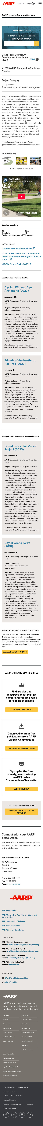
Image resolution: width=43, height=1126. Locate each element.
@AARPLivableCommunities (16, 978)
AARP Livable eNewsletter (13, 930)
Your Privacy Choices (9, 1108)
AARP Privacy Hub (8, 1088)
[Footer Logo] (10, 996)
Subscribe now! (21, 789)
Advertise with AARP (28, 1032)
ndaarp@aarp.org (13, 884)
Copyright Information (9, 1100)
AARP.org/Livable (9, 911)
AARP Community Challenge (13, 921)
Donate (5, 1020)
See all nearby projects (15, 652)
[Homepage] (8, 3)
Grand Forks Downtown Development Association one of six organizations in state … (21, 256)
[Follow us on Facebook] (6, 1115)
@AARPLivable (10, 982)
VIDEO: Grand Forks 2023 (15, 264)
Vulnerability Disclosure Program (12, 1104)
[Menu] (3, 23)
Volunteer (6, 1024)
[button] (7, 161)
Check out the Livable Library (21, 748)
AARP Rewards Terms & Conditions (13, 1096)
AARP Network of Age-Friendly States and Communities (19, 916)
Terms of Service (23, 1088)
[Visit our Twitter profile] (14, 1115)
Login (29, 3)
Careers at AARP (27, 1037)
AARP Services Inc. (27, 1050)
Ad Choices (29, 1104)
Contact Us (25, 1015)
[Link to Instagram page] (22, 1115)
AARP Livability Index (11, 926)
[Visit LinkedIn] (30, 1115)
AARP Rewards (7, 1032)
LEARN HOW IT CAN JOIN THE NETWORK (21, 812)
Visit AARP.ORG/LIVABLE (21, 709)
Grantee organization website (17, 248)
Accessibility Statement (10, 1092)
